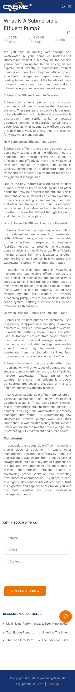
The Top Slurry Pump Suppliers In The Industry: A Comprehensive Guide (21, 640)
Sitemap (53, 684)
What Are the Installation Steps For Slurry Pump (57, 624)
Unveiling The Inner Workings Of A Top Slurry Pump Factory (57, 632)
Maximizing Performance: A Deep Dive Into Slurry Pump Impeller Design (30, 623)
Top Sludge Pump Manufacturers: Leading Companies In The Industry (21, 632)
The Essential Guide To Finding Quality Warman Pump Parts (57, 640)
